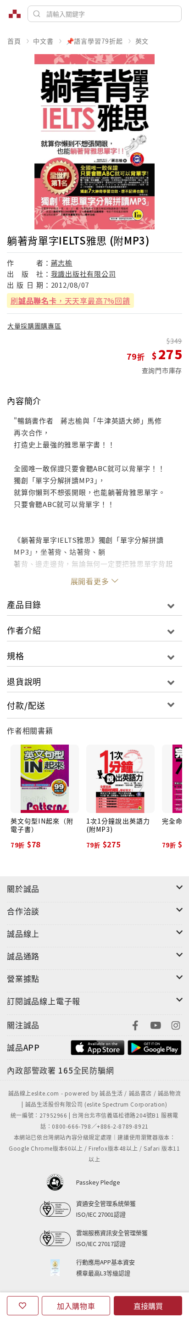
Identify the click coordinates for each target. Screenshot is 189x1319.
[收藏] (23, 1305)
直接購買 (148, 1305)
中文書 (43, 40)
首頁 (14, 40)
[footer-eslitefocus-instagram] (175, 1024)
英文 (142, 40)
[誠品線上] (14, 14)
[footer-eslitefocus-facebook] (135, 1024)
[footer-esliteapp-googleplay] (154, 1046)
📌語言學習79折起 (94, 40)
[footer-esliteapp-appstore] (97, 1046)
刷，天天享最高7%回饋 (70, 300)
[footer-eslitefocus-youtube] (155, 1024)
